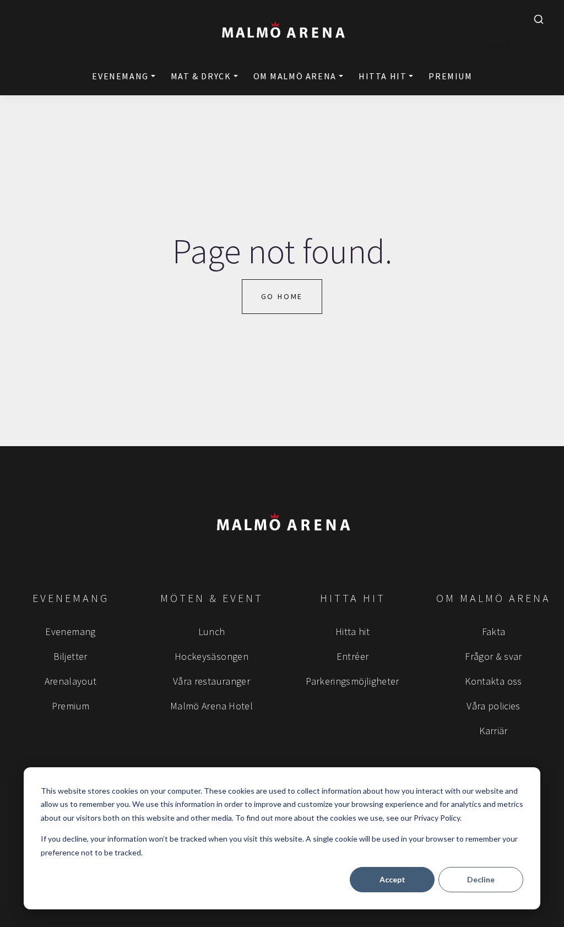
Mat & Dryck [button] (201, 76)
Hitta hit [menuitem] (352, 631)
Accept (392, 879)
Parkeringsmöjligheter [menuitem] (352, 681)
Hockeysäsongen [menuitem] (211, 656)
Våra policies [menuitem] (493, 706)
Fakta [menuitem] (494, 631)
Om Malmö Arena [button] (295, 76)
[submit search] (538, 19)
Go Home (282, 296)
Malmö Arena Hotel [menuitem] (211, 706)
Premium (450, 76)
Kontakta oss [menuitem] (493, 681)
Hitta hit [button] (382, 76)
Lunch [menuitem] (211, 631)
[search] (538, 19)
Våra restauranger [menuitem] (211, 681)
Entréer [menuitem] (353, 656)
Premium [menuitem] (71, 706)
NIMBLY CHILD (510, 46)
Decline (481, 879)
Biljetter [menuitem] (70, 656)
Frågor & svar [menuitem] (493, 656)
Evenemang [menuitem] (70, 631)
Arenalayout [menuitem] (71, 681)
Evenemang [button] (120, 76)
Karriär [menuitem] (493, 730)
